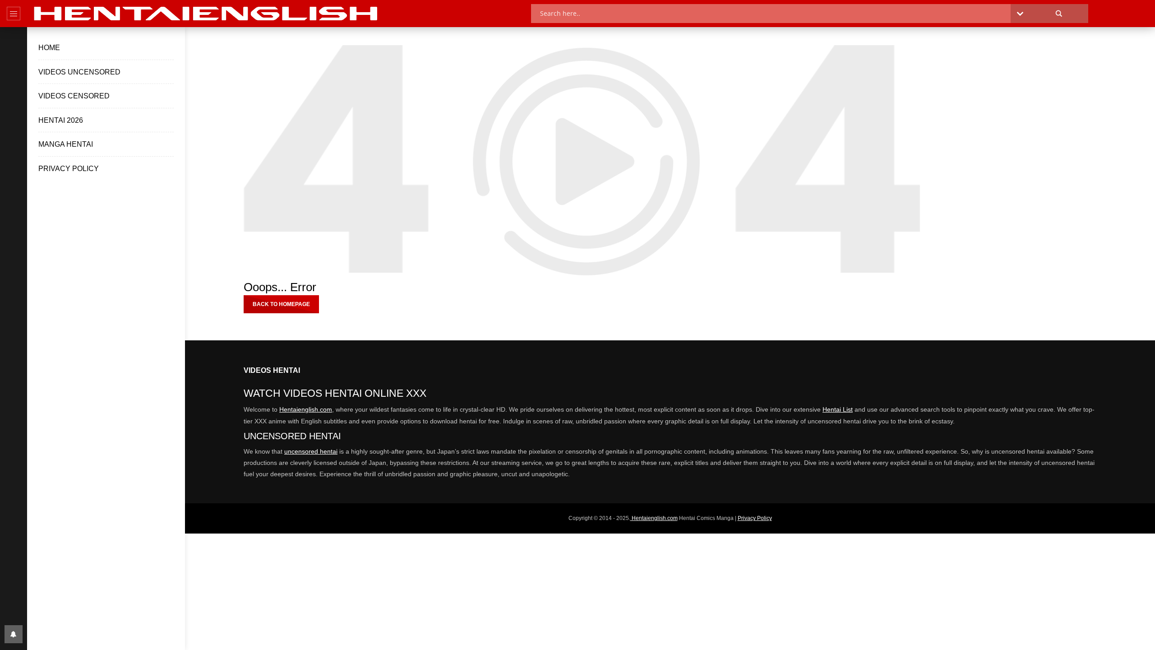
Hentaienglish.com (305, 409)
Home (49, 47)
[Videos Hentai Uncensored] (207, 13)
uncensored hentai (310, 451)
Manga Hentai (65, 144)
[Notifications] (14, 634)
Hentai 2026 (60, 120)
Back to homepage (281, 304)
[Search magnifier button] (1059, 13)
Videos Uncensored (79, 72)
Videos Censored (74, 96)
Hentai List (837, 409)
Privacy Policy (68, 168)
